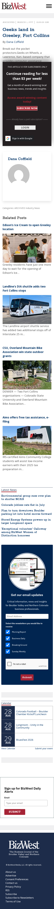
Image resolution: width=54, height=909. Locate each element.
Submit (27, 677)
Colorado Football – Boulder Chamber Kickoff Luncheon (32, 713)
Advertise (10, 875)
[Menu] (49, 6)
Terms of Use (13, 901)
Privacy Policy (13, 886)
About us (10, 872)
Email (7, 797)
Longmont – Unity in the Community (29, 726)
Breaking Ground (19, 645)
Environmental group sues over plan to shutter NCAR (26, 497)
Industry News (33, 208)
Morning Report (19, 632)
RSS (7, 890)
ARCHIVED (9, 22)
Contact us (11, 883)
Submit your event (44, 748)
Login (25, 127)
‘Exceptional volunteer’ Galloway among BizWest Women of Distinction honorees (23, 532)
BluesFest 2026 (24, 739)
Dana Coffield (15, 42)
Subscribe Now (27, 108)
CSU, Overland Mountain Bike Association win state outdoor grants (23, 352)
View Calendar (8, 748)
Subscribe (11, 894)
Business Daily (18, 638)
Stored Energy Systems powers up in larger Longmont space (26, 521)
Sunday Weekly (19, 651)
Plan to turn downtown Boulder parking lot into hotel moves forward (26, 512)
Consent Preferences (16, 879)
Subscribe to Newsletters (19, 897)
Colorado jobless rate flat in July (23, 505)
